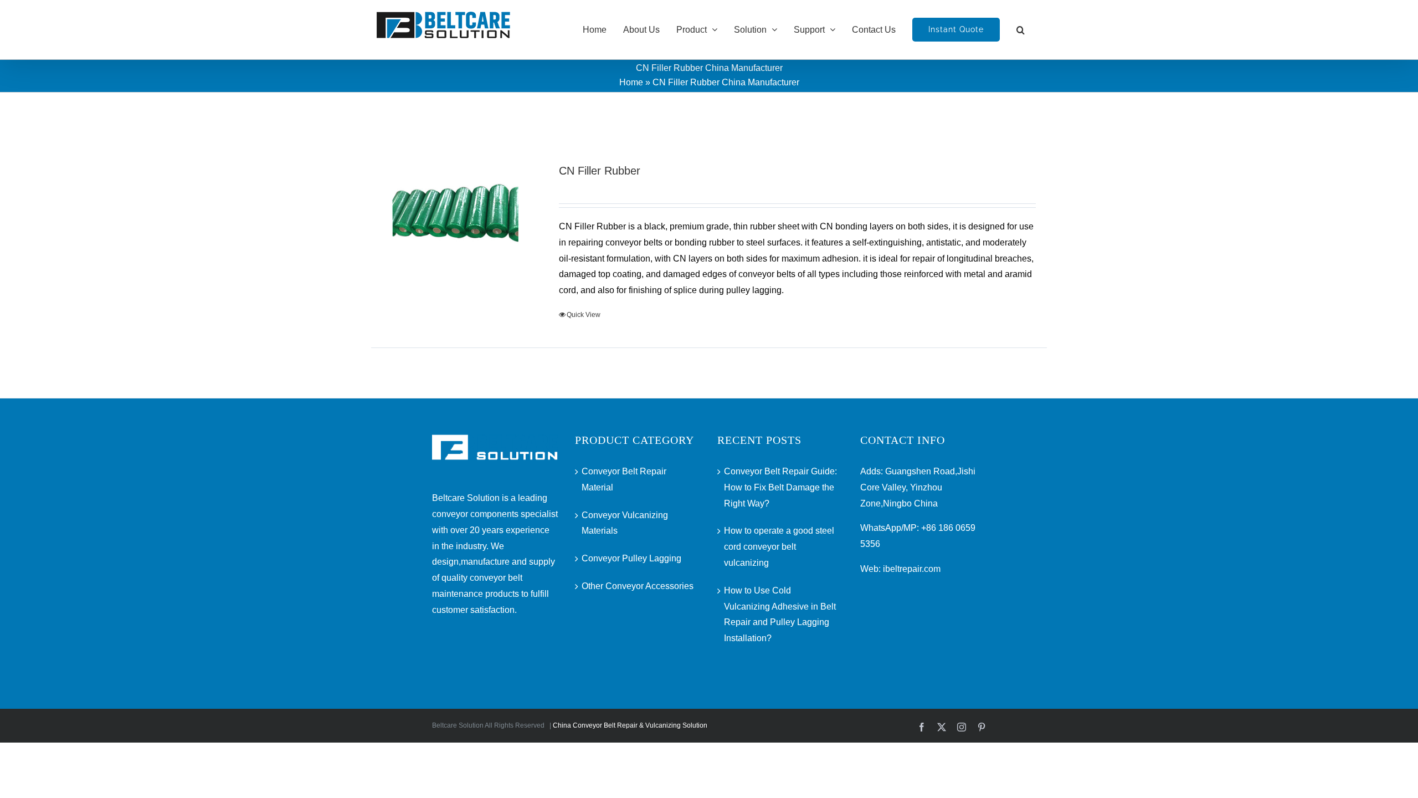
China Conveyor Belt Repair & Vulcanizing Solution (630, 725)
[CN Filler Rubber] (457, 213)
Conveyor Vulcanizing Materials (625, 523)
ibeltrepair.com (912, 569)
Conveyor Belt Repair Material (624, 479)
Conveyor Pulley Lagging (631, 558)
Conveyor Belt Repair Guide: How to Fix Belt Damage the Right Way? (780, 487)
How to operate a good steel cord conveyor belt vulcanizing (779, 546)
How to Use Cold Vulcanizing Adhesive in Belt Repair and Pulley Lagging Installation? (780, 614)
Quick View (583, 315)
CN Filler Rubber (599, 171)
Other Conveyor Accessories (637, 586)
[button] (1020, 29)
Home (631, 82)
